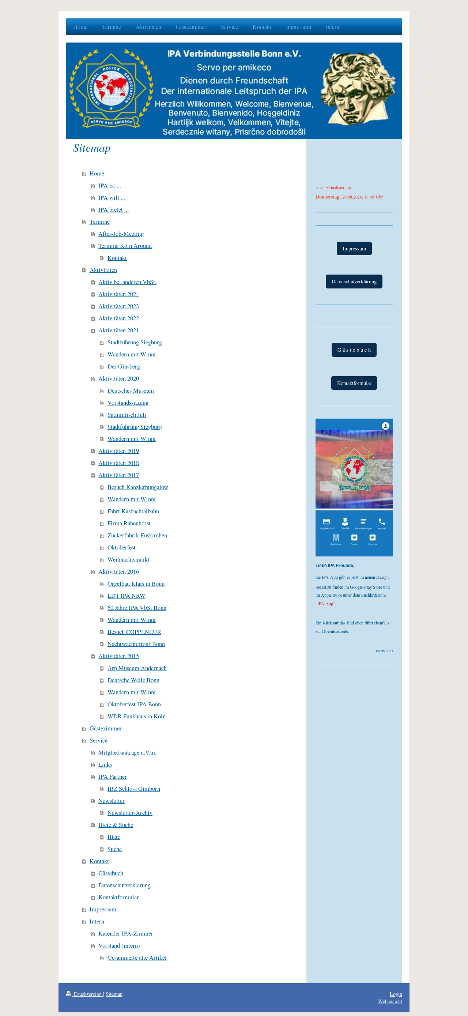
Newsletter (111, 801)
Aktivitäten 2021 (118, 330)
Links (105, 764)
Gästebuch (110, 873)
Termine (100, 222)
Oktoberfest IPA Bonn (134, 704)
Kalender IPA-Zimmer (125, 933)
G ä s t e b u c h (354, 349)
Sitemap (114, 993)
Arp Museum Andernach (137, 668)
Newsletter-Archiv (129, 813)
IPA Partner (112, 777)
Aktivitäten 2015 (118, 656)
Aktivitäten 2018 (118, 463)
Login (396, 993)
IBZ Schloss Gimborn (133, 789)
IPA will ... (111, 197)
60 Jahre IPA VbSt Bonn (136, 608)
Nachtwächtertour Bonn (136, 644)
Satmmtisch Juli (126, 415)
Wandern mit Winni (131, 354)
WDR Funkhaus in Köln (136, 716)
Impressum (103, 909)
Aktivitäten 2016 (118, 571)
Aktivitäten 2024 (118, 294)
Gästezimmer (106, 728)
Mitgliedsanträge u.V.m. (127, 752)
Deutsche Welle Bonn (133, 680)
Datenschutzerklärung (124, 885)
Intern (97, 921)
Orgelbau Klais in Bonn (136, 583)
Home (97, 173)
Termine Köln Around (125, 246)
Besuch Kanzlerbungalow (137, 487)
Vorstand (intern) (119, 945)
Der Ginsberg (123, 366)
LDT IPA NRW (126, 596)
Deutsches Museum (130, 390)
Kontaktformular (118, 897)
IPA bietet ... (113, 209)
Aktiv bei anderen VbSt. (127, 282)
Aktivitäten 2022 (118, 318)
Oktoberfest (121, 547)
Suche (114, 849)
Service (98, 740)
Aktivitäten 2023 (118, 306)
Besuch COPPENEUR (134, 632)
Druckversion (87, 993)
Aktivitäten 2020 (118, 378)
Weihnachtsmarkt (128, 559)
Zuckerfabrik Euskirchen (137, 535)
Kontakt (117, 258)
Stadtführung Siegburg (134, 342)
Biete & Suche (115, 825)
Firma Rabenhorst (129, 523)
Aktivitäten (103, 270)
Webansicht (390, 1001)
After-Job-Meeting (121, 234)
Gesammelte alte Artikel (137, 957)
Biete (113, 837)
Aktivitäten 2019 (118, 451)
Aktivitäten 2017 (118, 475)
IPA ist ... (109, 185)
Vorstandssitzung (127, 403)
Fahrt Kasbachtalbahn (133, 511)
